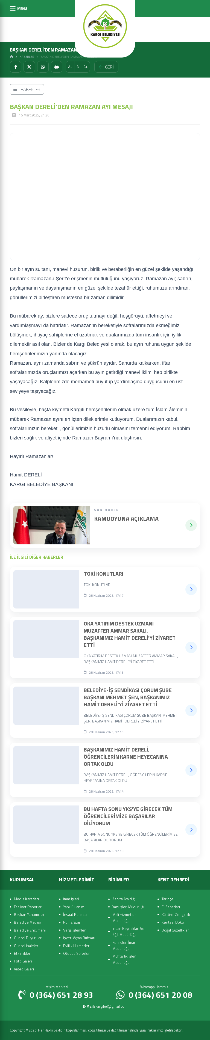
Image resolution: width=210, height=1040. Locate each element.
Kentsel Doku (173, 922)
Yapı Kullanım (73, 907)
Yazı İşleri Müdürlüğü (128, 907)
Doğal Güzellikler (175, 930)
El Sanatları (171, 907)
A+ (85, 67)
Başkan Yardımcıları (29, 914)
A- (70, 67)
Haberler (26, 57)
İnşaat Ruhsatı (75, 914)
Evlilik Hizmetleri (76, 945)
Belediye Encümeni (30, 930)
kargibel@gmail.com (105, 1006)
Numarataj (71, 922)
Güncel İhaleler (26, 945)
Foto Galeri (23, 961)
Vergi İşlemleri (74, 930)
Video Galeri (24, 969)
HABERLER (29, 89)
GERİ (109, 67)
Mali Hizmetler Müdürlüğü (124, 917)
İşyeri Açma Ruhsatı (79, 938)
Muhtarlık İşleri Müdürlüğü (124, 959)
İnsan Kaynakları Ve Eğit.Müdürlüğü (128, 931)
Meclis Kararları (26, 899)
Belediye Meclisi (27, 922)
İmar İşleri (71, 899)
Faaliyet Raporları (28, 907)
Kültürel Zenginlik (176, 914)
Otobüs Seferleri (77, 953)
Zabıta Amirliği (123, 899)
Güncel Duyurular (28, 938)
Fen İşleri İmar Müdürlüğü (123, 945)
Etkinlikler (22, 953)
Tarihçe (167, 899)
